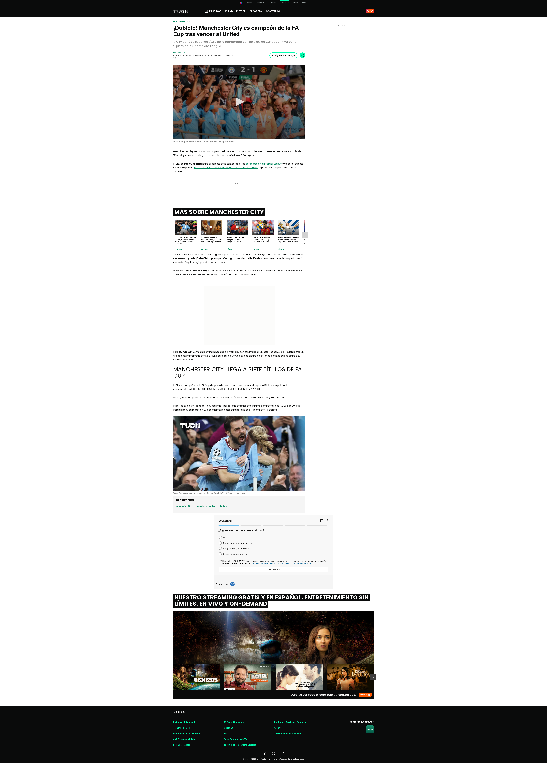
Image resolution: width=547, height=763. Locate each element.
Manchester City (181, 21)
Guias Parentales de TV (235, 739)
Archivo (278, 728)
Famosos (272, 3)
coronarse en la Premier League (264, 163)
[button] (239, 102)
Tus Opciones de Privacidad (288, 733)
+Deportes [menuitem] (255, 11)
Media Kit (228, 728)
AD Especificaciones (234, 722)
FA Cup (223, 506)
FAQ (226, 733)
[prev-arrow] (171, 677)
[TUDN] (181, 11)
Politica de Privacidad (184, 722)
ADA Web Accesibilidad (184, 739)
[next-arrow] (305, 235)
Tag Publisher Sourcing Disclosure (241, 745)
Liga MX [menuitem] (228, 11)
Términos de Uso (181, 728)
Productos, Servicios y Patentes (290, 722)
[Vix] (370, 11)
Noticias (260, 3)
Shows (249, 3)
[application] (239, 102)
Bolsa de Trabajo (181, 745)
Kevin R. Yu (181, 53)
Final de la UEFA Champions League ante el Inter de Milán (226, 167)
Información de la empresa (186, 733)
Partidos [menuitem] (215, 11)
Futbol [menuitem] (240, 11)
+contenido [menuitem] (272, 11)
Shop (304, 3)
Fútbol (178, 249)
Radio (295, 3)
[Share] (302, 55)
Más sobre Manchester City (219, 212)
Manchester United (206, 506)
